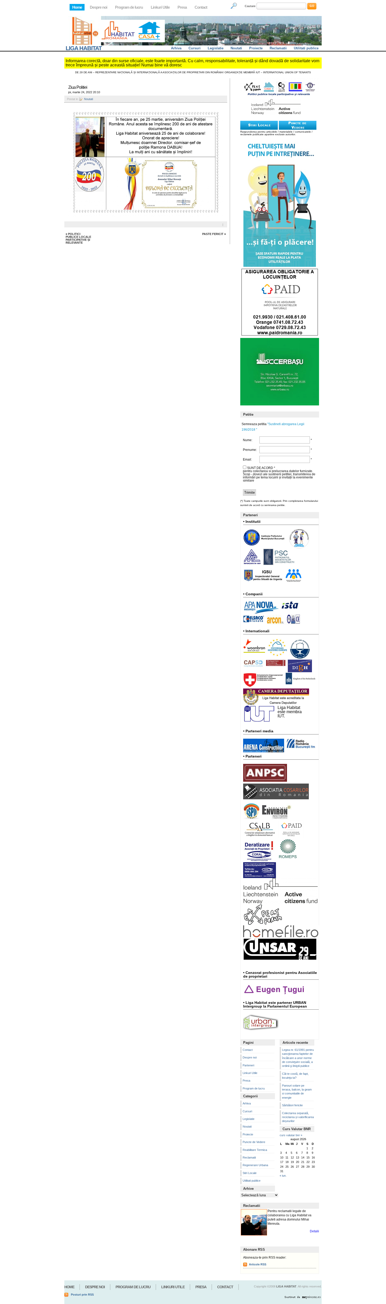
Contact (201, 7)
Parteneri (248, 1065)
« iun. (283, 1175)
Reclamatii (278, 48)
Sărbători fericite (292, 1105)
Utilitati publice (306, 48)
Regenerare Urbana (255, 1165)
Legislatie (215, 48)
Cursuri (195, 48)
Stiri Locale (250, 1173)
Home (77, 7)
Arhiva (176, 48)
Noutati (236, 48)
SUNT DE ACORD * (261, 468)
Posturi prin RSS (82, 1294)
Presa (182, 7)
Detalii (314, 1231)
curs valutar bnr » (291, 1135)
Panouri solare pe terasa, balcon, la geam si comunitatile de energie (297, 1091)
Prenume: (249, 449)
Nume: (247, 440)
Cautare (250, 6)
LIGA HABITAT (84, 48)
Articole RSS (257, 1264)
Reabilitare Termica (255, 1149)
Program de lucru (129, 7)
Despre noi (98, 7)
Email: (247, 459)
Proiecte (256, 48)
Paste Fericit (212, 234)
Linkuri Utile (160, 7)
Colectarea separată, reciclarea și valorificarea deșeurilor (298, 1117)
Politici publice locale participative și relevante (78, 238)
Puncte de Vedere (254, 1142)
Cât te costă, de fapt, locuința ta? (295, 1075)
